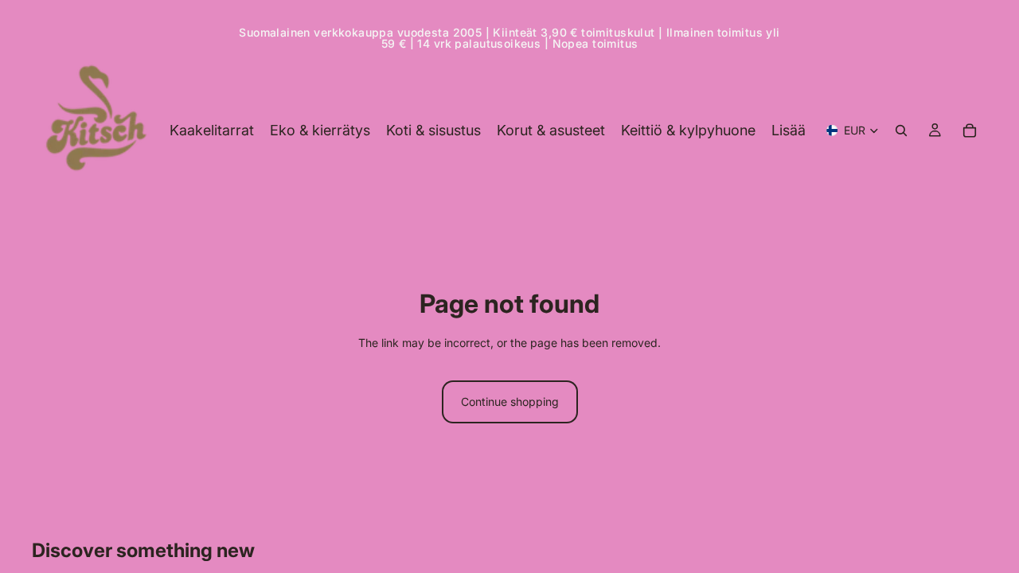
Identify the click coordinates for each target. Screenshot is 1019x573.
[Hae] (901, 130)
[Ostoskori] (969, 130)
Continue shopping (510, 401)
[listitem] (788, 130)
